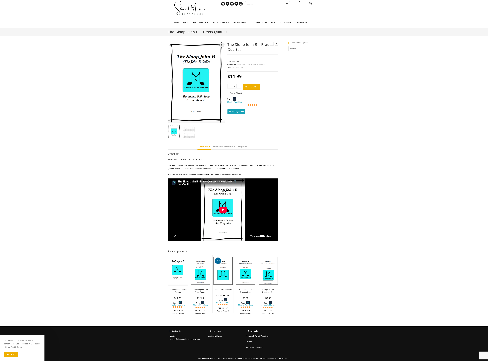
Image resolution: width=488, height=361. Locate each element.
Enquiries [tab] (242, 147)
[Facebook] (223, 4)
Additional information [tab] (224, 147)
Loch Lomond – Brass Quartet (178, 290)
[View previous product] (272, 44)
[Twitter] (227, 4)
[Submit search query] (287, 3)
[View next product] (276, 44)
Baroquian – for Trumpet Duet (245, 290)
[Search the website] (267, 4)
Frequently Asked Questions (257, 336)
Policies (249, 342)
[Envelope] (232, 4)
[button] (222, 45)
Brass (239, 64)
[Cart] (310, 3)
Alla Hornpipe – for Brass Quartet (200, 290)
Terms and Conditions (254, 347)
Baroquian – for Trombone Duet (268, 290)
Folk (242, 67)
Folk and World (258, 64)
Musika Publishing (234, 102)
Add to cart (251, 87)
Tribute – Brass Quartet (223, 289)
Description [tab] (204, 147)
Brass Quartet (247, 64)
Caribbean (235, 67)
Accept (11, 354)
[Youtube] (236, 4)
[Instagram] (241, 4)
